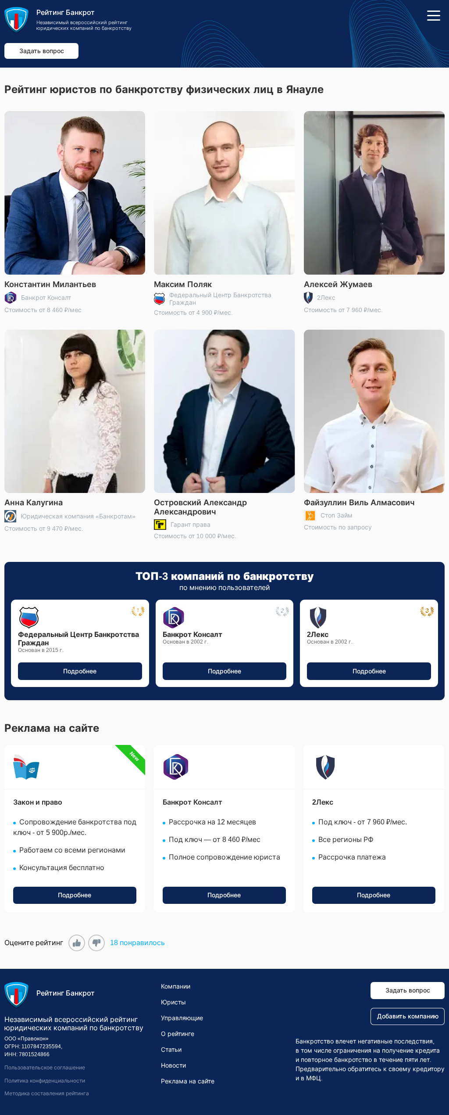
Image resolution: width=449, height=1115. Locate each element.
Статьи (171, 1049)
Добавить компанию (407, 1016)
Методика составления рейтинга (46, 1093)
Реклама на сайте (187, 1081)
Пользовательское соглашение (44, 1068)
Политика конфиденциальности (44, 1081)
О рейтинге (177, 1033)
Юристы (173, 1002)
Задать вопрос (41, 50)
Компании (175, 986)
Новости (173, 1065)
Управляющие (182, 1017)
